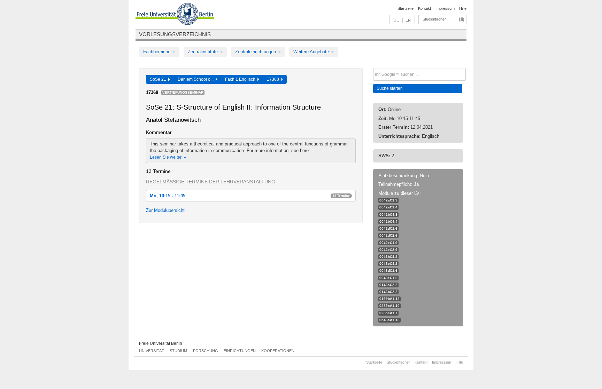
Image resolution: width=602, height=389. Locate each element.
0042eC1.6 (388, 243)
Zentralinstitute (203, 51)
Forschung (205, 351)
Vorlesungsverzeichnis (175, 34)
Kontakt (424, 8)
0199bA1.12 (389, 299)
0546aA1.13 (389, 320)
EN (408, 20)
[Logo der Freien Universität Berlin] (175, 15)
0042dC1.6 (388, 228)
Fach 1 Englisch (241, 79)
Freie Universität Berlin (160, 343)
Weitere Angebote (311, 51)
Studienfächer (434, 19)
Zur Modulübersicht (165, 210)
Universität (151, 351)
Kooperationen (277, 351)
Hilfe (462, 8)
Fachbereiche (157, 51)
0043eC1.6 (388, 278)
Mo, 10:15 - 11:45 (250, 195)
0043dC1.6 (388, 270)
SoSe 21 (159, 79)
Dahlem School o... (197, 79)
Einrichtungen (240, 351)
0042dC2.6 (388, 235)
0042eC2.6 (388, 250)
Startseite (406, 8)
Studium (178, 351)
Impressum (445, 8)
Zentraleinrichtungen (256, 51)
